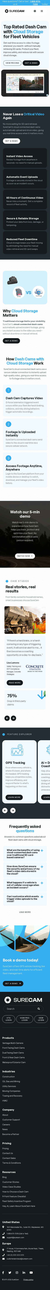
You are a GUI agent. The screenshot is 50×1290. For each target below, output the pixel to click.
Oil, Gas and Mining (11, 1081)
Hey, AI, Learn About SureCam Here (18, 1206)
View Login (41, 1019)
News (5, 1129)
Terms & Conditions (11, 1163)
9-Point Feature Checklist (14, 1196)
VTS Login (9, 1019)
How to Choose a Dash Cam (15, 1191)
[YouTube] (31, 1272)
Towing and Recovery (12, 1096)
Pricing (5, 1148)
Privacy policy (28, 1280)
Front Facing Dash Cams (13, 1048)
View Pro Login (24, 1019)
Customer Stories (10, 1182)
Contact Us (7, 1153)
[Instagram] (17, 1272)
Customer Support (11, 1119)
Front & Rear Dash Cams (13, 1057)
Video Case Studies (11, 1187)
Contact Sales (9, 1158)
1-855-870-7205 (35, 2)
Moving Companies (11, 1091)
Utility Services (9, 1086)
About (5, 1115)
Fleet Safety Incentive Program (16, 1201)
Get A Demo (31, 63)
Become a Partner (10, 1134)
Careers (6, 1124)
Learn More (14, 797)
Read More (15, 683)
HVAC (5, 1100)
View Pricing (12, 63)
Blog (4, 1177)
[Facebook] (3, 1272)
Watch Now (24, 556)
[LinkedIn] (24, 1272)
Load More (25, 912)
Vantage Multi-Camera (12, 1043)
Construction (8, 1076)
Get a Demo (11, 141)
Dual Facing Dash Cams (13, 1053)
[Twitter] (9, 1272)
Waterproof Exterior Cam (14, 1062)
